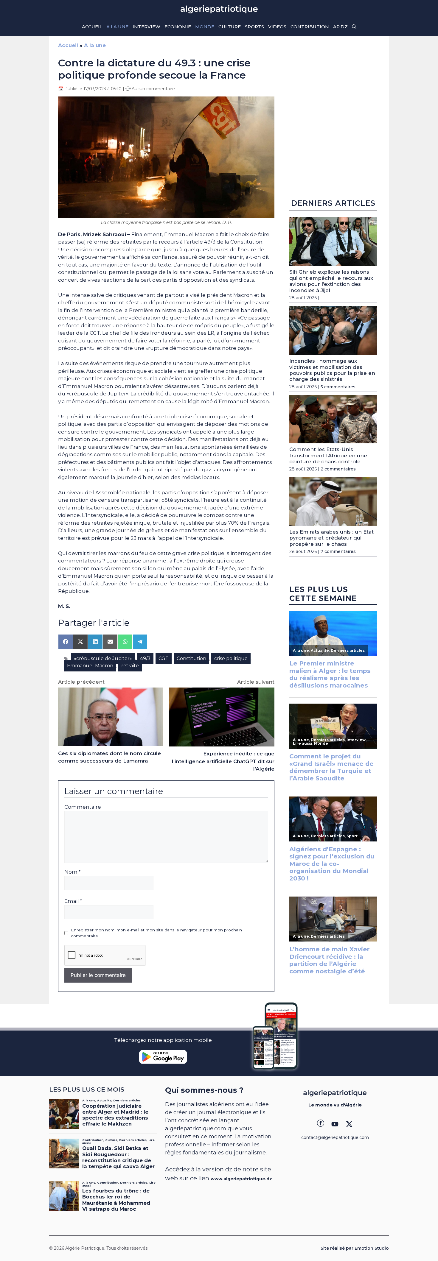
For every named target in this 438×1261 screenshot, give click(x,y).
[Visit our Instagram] (335, 1124)
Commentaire (82, 807)
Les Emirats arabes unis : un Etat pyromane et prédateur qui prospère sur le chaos (331, 538)
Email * (73, 901)
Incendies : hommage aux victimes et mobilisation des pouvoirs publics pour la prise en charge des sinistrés (332, 370)
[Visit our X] (349, 1124)
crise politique (231, 658)
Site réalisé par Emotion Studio (355, 1248)
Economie (177, 26)
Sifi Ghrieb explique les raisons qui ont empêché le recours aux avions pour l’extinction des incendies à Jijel (331, 281)
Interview (146, 26)
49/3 (145, 658)
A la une (117, 26)
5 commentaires (338, 386)
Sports (254, 26)
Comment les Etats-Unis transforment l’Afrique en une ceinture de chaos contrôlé (328, 455)
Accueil (92, 26)
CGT (164, 658)
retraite (130, 665)
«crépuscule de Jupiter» (103, 658)
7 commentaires (338, 551)
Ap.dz (340, 26)
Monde (204, 26)
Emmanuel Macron (90, 665)
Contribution (310, 26)
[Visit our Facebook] (320, 1124)
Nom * (72, 872)
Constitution (191, 658)
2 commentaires (338, 469)
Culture (229, 26)
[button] (354, 27)
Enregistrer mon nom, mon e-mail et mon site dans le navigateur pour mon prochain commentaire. (156, 933)
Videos (277, 26)
